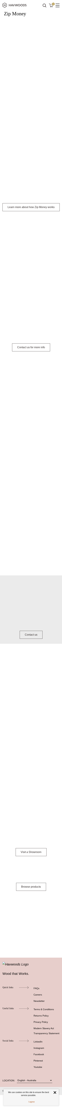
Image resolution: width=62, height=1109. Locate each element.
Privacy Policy (41, 1022)
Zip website (10, 548)
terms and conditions (33, 313)
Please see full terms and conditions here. (28, 939)
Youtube (38, 1067)
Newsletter (39, 1001)
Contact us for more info (31, 347)
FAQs (36, 988)
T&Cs (13, 564)
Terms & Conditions (44, 1009)
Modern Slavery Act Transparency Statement (46, 1031)
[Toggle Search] (44, 6)
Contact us (31, 634)
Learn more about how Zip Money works (31, 207)
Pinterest (38, 1060)
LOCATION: (8, 1080)
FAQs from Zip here (45, 291)
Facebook (39, 1054)
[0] (51, 5)
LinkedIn (38, 1041)
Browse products (31, 886)
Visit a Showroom (31, 852)
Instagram (39, 1048)
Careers (38, 994)
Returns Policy (41, 1015)
